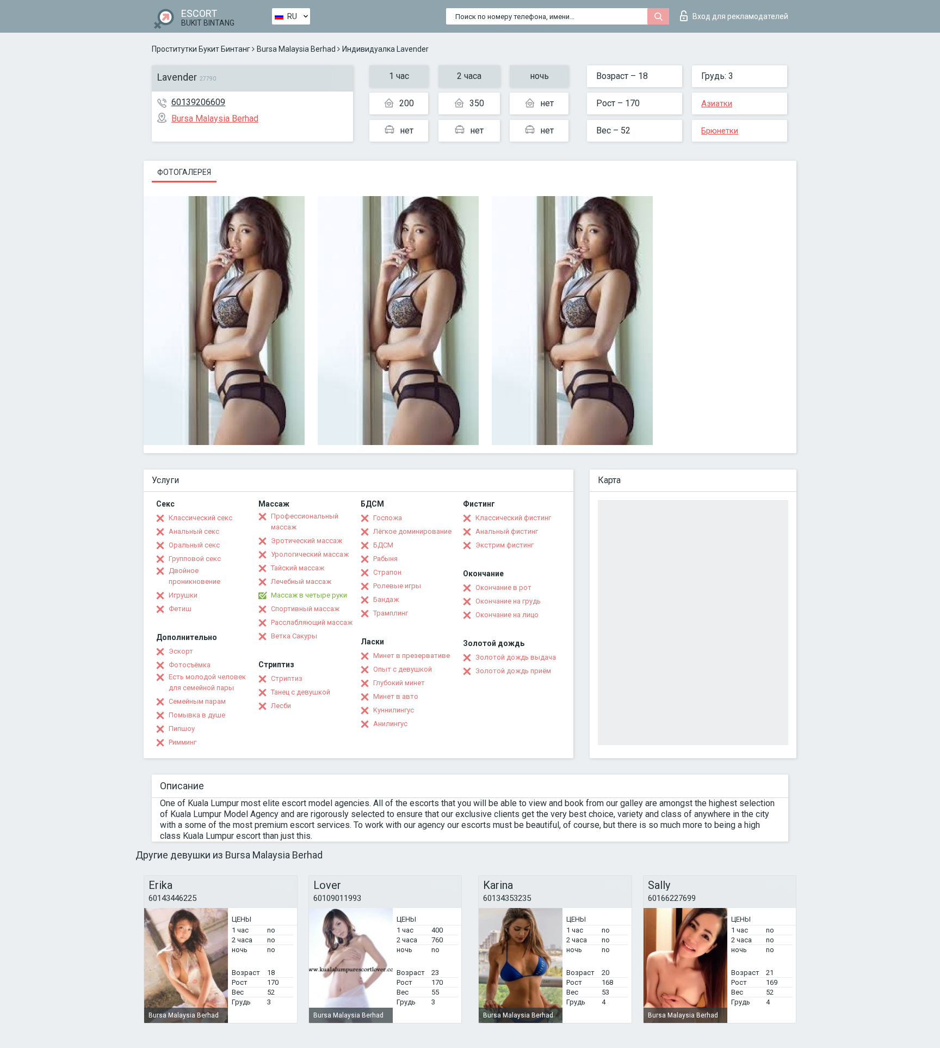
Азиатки (716, 103)
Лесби (281, 706)
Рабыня (385, 559)
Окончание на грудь (508, 601)
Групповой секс (195, 559)
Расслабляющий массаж (311, 622)
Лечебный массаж (301, 581)
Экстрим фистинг (504, 545)
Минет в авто (395, 696)
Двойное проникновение (194, 576)
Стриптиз (286, 678)
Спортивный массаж (305, 609)
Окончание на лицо (507, 615)
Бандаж (386, 599)
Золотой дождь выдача (515, 657)
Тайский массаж (297, 568)
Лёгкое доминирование (412, 531)
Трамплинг (390, 613)
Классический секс (200, 518)
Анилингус (390, 724)
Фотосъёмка (190, 665)
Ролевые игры (397, 586)
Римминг (182, 742)
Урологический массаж (310, 554)
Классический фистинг (513, 518)
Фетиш (180, 609)
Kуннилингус (393, 710)
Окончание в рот (503, 587)
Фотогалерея (184, 172)
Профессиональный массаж (304, 521)
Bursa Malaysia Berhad (296, 49)
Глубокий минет (399, 683)
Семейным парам (197, 701)
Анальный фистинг (506, 531)
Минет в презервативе (411, 655)
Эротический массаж (306, 541)
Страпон (387, 572)
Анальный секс (194, 531)
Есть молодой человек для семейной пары (207, 682)
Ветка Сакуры (294, 636)
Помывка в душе (197, 715)
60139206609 (198, 102)
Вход (740, 16)
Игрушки (183, 595)
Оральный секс (194, 545)
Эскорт (181, 651)
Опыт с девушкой (402, 669)
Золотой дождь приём (513, 671)
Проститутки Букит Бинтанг (201, 49)
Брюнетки (719, 131)
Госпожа (387, 518)
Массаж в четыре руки (309, 595)
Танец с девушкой (300, 692)
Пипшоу (182, 728)
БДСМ (383, 545)
